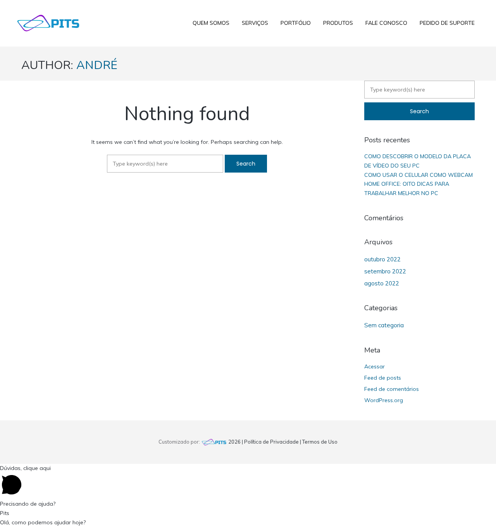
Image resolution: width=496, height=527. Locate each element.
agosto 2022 (381, 283)
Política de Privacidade (271, 442)
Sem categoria (384, 325)
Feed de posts (382, 377)
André (96, 65)
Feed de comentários (391, 388)
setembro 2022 (385, 271)
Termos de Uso (320, 442)
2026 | (235, 442)
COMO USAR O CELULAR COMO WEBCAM (418, 174)
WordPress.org (383, 400)
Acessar (374, 366)
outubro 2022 (382, 259)
